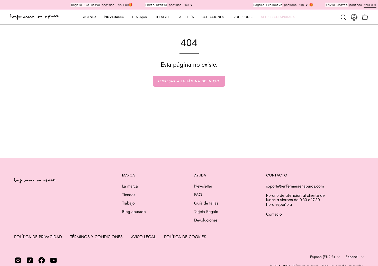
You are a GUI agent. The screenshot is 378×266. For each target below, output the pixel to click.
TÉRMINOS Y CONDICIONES (96, 237)
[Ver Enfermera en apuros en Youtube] (53, 260)
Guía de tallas (206, 203)
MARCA (128, 175)
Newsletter (203, 186)
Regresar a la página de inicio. (189, 81)
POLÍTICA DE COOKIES (185, 237)
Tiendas (128, 195)
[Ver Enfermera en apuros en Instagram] (18, 260)
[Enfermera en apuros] (34, 17)
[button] (186, 17)
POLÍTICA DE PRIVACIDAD (38, 237)
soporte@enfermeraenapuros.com (295, 186)
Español (352, 256)
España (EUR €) (322, 256)
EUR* (372, 5)
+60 (366, 5)
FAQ (198, 195)
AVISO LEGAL (143, 237)
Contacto (274, 214)
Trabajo (128, 203)
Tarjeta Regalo (206, 212)
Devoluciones (205, 220)
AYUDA (200, 175)
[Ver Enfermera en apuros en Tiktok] (30, 260)
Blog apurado (134, 212)
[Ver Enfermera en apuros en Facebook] (42, 260)
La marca (130, 186)
